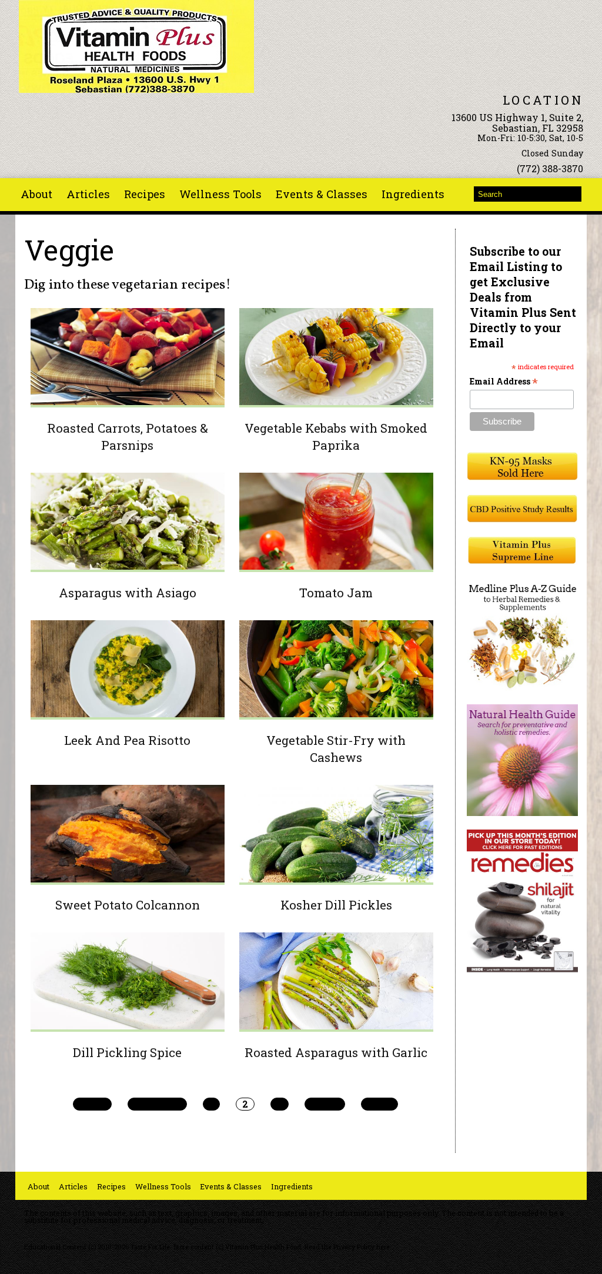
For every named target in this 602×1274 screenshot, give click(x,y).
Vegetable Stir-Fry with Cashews (336, 748)
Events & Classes (321, 194)
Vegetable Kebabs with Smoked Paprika (336, 436)
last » (379, 1104)
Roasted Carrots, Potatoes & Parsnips (127, 436)
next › (325, 1104)
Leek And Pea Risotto (127, 740)
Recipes (144, 194)
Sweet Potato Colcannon (127, 905)
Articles (88, 194)
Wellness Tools (220, 194)
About (36, 194)
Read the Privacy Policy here (347, 1247)
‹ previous (157, 1104)
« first (92, 1104)
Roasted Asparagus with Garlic (336, 1052)
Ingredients (413, 194)
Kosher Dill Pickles (336, 905)
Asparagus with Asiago (127, 592)
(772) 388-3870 (550, 168)
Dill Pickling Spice (127, 1052)
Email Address (504, 381)
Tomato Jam (336, 592)
